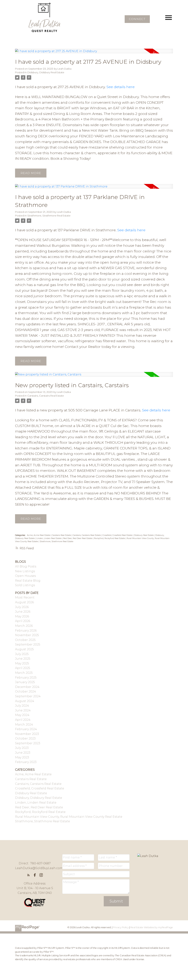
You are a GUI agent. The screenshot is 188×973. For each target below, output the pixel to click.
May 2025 (22, 663)
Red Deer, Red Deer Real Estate (78, 538)
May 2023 (22, 757)
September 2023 (27, 743)
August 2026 (24, 602)
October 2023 (25, 738)
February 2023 (26, 762)
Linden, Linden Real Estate (49, 538)
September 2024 (28, 696)
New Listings (25, 571)
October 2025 (25, 640)
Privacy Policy (121, 927)
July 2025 (22, 654)
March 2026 (24, 625)
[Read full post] (94, 53)
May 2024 (22, 715)
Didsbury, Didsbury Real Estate (45, 72)
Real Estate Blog (27, 580)
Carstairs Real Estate (62, 535)
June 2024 (23, 710)
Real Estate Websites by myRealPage (151, 927)
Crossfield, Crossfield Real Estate (117, 535)
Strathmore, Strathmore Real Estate (48, 215)
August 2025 (24, 649)
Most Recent (25, 597)
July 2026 (22, 607)
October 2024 (25, 691)
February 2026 (26, 630)
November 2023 (27, 734)
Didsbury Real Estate (144, 535)
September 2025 (27, 644)
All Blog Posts (25, 566)
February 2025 (26, 677)
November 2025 (27, 635)
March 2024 (24, 724)
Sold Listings (25, 585)
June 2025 (22, 658)
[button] (137, 19)
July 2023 (22, 748)
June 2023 (22, 752)
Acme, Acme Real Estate (39, 535)
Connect (137, 19)
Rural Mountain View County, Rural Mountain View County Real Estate (68, 816)
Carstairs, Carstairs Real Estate (45, 395)
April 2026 (22, 621)
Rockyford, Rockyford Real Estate (110, 538)
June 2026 (22, 611)
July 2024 (22, 705)
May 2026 (22, 616)
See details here (120, 87)
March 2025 (24, 672)
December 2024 (27, 687)
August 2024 (24, 701)
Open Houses (25, 576)
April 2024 (22, 719)
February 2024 (26, 729)
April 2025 (22, 668)
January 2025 (25, 682)
